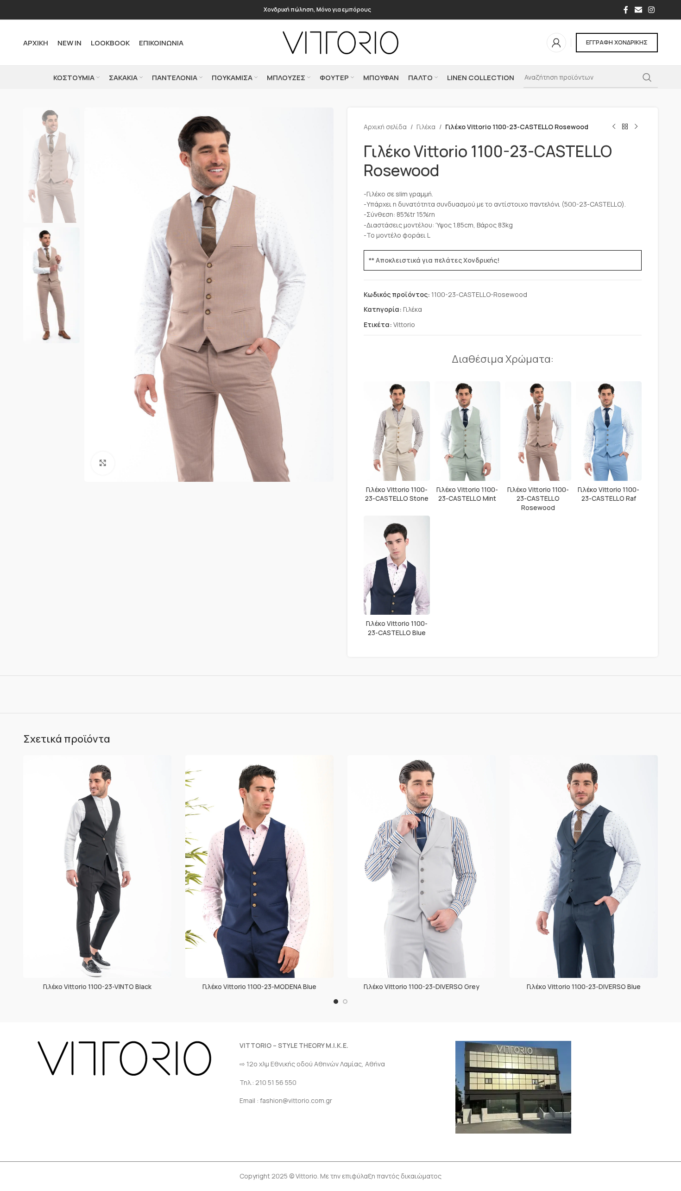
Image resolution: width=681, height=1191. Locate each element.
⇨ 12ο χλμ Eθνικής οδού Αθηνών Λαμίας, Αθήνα (312, 1063)
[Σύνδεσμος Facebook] (625, 10)
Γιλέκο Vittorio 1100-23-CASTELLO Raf (608, 494)
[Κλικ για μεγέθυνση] (102, 463)
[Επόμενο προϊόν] (636, 126)
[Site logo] (340, 42)
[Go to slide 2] (345, 1001)
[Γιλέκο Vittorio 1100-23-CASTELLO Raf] (609, 430)
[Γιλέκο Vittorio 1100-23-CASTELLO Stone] (397, 430)
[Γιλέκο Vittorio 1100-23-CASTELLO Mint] (468, 430)
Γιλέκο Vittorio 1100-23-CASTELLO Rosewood (538, 498)
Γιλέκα (425, 126)
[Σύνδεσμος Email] (638, 10)
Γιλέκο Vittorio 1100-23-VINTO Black (97, 986)
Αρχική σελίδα (385, 126)
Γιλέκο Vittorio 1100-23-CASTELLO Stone (397, 494)
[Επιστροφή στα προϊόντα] (625, 126)
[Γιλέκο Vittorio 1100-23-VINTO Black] (97, 866)
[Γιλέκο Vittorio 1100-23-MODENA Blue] (259, 866)
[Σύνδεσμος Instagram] (651, 10)
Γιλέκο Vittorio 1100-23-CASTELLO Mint (467, 494)
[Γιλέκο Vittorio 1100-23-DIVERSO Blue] (584, 866)
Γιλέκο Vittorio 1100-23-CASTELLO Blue (397, 628)
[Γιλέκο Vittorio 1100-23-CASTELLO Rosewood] (538, 430)
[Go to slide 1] (336, 1001)
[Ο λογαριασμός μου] (556, 42)
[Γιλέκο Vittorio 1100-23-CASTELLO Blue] (397, 565)
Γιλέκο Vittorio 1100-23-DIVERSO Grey (421, 986)
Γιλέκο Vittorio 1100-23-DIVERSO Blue (584, 986)
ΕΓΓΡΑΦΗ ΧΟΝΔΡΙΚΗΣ (617, 42)
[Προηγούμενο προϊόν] (613, 126)
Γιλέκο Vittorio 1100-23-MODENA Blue (259, 986)
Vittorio (404, 324)
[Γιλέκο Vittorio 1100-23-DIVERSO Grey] (421, 866)
